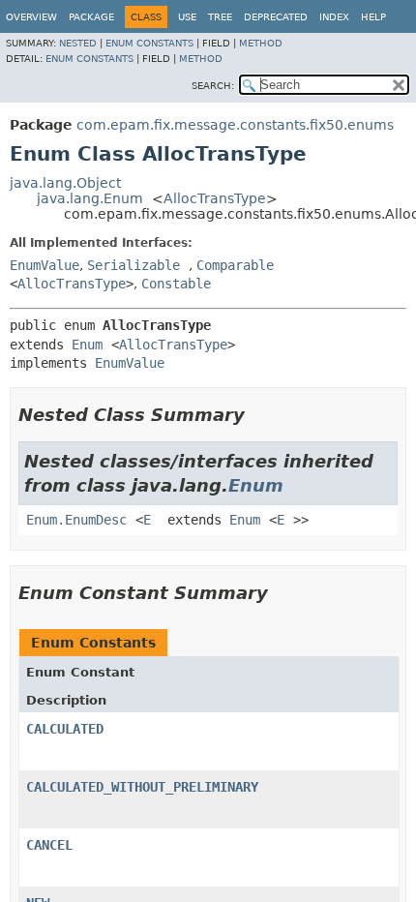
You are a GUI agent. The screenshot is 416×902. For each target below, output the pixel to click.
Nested (78, 43)
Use (187, 17)
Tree (220, 17)
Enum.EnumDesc (76, 519)
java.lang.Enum (90, 198)
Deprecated (276, 17)
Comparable (235, 265)
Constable (176, 283)
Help (373, 17)
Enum (87, 344)
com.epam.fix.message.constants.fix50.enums (235, 125)
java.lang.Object (65, 183)
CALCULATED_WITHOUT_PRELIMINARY (142, 787)
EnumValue (44, 265)
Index (334, 17)
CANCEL (49, 845)
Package (91, 17)
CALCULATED (65, 729)
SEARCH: (213, 85)
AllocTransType (214, 198)
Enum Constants (149, 43)
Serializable (133, 265)
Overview (31, 17)
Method (260, 43)
